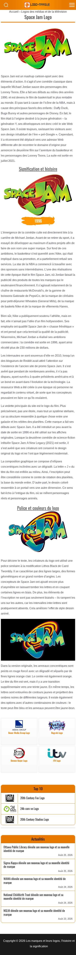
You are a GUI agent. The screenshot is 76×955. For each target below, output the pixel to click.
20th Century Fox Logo (32, 798)
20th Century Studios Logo (34, 819)
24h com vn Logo (29, 809)
